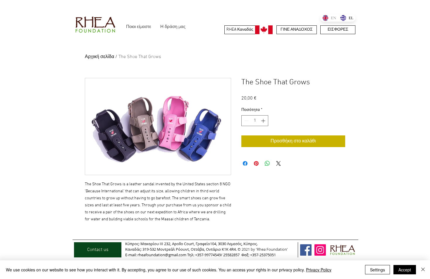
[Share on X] (278, 163)
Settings (377, 270)
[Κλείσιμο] (422, 269)
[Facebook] (306, 250)
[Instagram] (320, 250)
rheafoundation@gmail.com (161, 254)
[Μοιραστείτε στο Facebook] (245, 163)
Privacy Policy (318, 270)
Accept (404, 270)
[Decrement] (246, 121)
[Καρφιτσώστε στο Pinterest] (256, 163)
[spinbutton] (255, 121)
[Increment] (263, 121)
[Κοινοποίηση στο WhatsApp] (267, 163)
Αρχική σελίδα (99, 57)
